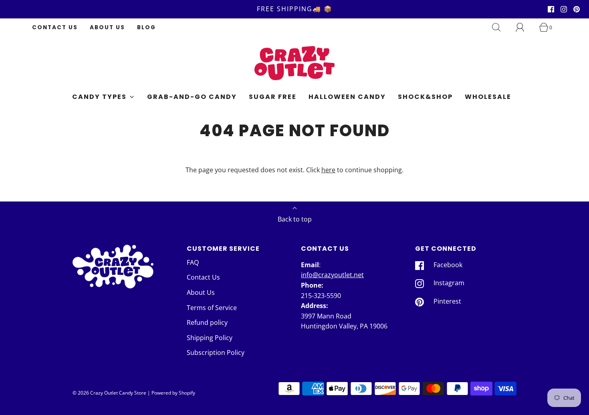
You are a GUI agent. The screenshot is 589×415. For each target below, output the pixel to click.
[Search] (501, 27)
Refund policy (207, 322)
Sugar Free (273, 96)
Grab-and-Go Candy (192, 96)
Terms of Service (212, 307)
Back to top (295, 219)
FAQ (193, 262)
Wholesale (488, 96)
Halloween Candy (347, 96)
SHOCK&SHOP (425, 96)
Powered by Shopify (173, 392)
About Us (107, 27)
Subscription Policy (215, 352)
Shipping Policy (209, 337)
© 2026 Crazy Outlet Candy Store (109, 392)
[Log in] (524, 27)
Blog (146, 27)
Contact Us (55, 27)
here (328, 169)
